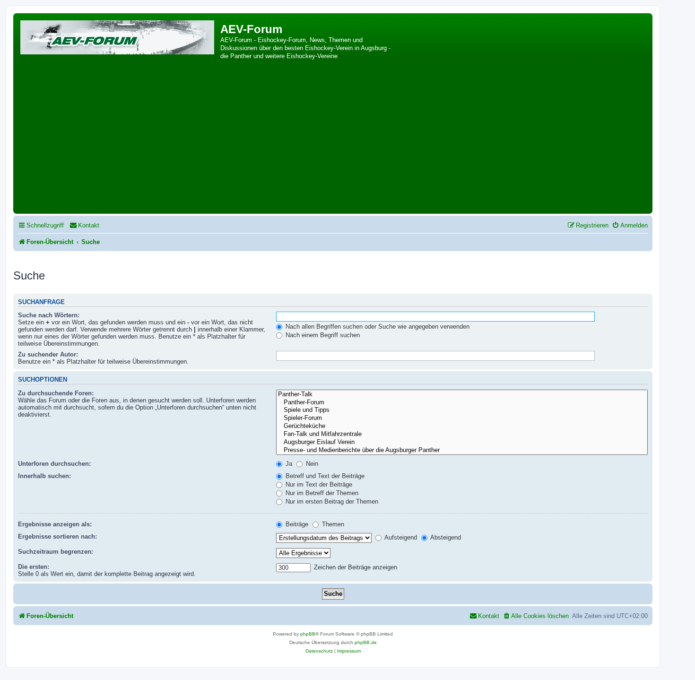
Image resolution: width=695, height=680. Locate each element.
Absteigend (445, 537)
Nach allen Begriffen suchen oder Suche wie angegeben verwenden (376, 326)
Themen (332, 524)
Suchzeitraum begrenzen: (55, 551)
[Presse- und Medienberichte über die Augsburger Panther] (462, 450)
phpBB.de (366, 642)
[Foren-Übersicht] (118, 36)
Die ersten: (33, 566)
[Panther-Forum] (462, 403)
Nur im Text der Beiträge (318, 484)
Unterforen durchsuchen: (54, 463)
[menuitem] (84, 225)
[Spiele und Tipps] (462, 410)
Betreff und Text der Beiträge (324, 475)
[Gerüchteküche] (462, 426)
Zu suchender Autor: (48, 354)
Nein (311, 463)
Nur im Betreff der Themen (321, 493)
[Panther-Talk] (462, 395)
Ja (288, 463)
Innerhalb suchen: (44, 475)
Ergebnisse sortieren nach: (57, 536)
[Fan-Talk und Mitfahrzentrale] (462, 434)
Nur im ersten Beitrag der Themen (331, 501)
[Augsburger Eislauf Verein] (462, 442)
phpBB (307, 633)
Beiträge (296, 524)
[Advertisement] (333, 140)
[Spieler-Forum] (462, 418)
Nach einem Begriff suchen (322, 335)
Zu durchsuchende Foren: (56, 393)
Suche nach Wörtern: (48, 315)
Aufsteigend (400, 537)
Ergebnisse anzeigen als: (55, 524)
